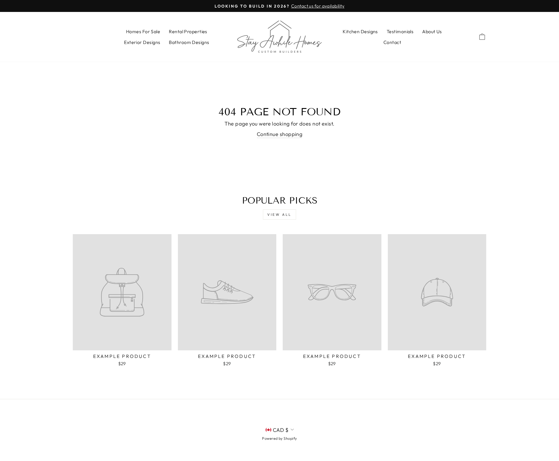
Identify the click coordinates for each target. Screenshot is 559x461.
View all (279, 214)
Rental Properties (188, 31)
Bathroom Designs (189, 42)
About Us (432, 31)
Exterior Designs (142, 42)
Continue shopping (280, 134)
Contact (392, 42)
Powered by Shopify (279, 438)
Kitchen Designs (360, 31)
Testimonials (400, 31)
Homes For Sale (143, 31)
